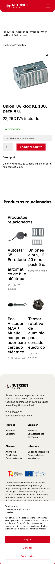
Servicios (11, 430)
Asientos (32, 430)
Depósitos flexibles (38, 451)
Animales (11, 451)
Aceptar (27, 539)
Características (36, 433)
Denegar (27, 547)
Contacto (11, 433)
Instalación (34, 458)
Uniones (34, 31)
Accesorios (22, 31)
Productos (8, 31)
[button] (47, 55)
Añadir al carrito (31, 147)
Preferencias (27, 556)
